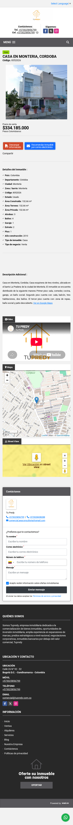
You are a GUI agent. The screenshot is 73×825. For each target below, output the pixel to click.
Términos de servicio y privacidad (47, 596)
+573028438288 (37, 517)
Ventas (8, 726)
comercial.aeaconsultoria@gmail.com (27, 520)
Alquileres (9, 730)
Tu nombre (11, 536)
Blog (6, 739)
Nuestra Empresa (13, 744)
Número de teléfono (15, 557)
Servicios (9, 735)
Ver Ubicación (31, 464)
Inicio (7, 721)
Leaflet (44, 435)
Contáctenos (11, 748)
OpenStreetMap (63, 435)
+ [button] (7, 375)
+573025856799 (27, 29)
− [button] (7, 380)
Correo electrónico (15, 546)
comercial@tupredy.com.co (17, 697)
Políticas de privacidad (16, 753)
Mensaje (10, 567)
